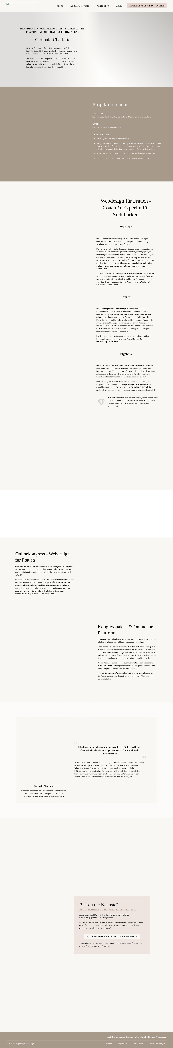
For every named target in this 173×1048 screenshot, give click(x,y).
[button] (157, 1043)
